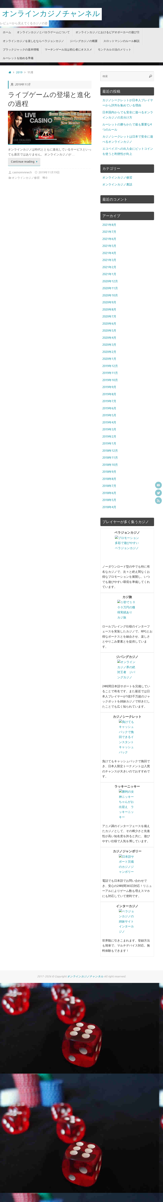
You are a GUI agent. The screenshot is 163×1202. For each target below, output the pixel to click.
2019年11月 (110, 373)
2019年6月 (109, 408)
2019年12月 (110, 366)
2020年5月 (109, 331)
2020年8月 (109, 310)
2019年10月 (110, 380)
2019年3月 (109, 429)
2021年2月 (109, 267)
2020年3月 (109, 345)
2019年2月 (109, 437)
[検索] (150, 76)
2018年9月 (109, 472)
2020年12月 (110, 281)
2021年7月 (109, 232)
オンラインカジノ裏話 (117, 184)
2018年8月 (109, 479)
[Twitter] (158, 492)
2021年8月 (109, 225)
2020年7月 (109, 316)
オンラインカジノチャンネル (51, 14)
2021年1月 (109, 274)
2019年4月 (109, 422)
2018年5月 (109, 500)
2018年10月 (110, 465)
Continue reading (22, 161)
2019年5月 (109, 415)
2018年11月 (110, 458)
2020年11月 (110, 288)
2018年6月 (109, 493)
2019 (19, 72)
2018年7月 (109, 486)
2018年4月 (109, 507)
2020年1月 (109, 359)
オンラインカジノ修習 (26, 178)
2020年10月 (110, 295)
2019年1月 (109, 444)
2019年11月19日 (49, 172)
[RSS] (158, 500)
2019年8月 (109, 394)
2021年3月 (109, 260)
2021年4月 (109, 253)
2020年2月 (109, 352)
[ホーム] (10, 72)
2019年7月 (109, 401)
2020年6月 (109, 324)
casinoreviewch (22, 172)
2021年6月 (109, 239)
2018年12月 (110, 451)
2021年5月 (109, 246)
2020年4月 (109, 338)
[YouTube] (158, 485)
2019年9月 (109, 387)
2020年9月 (109, 302)
